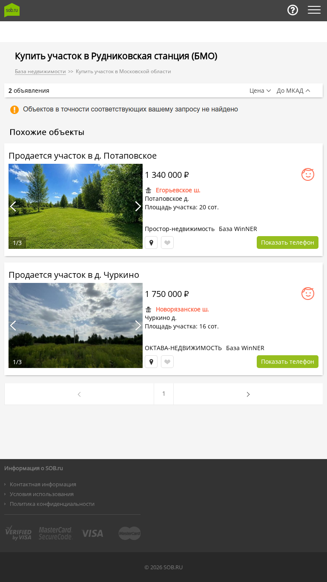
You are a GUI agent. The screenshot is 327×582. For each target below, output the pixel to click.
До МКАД (290, 91)
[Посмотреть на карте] (151, 242)
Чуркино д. (161, 318)
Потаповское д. (167, 198)
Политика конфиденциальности (52, 504)
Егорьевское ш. (178, 190)
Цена (257, 91)
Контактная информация (43, 484)
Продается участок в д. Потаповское (83, 155)
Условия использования (42, 494)
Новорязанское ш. (182, 309)
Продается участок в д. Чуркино (74, 274)
